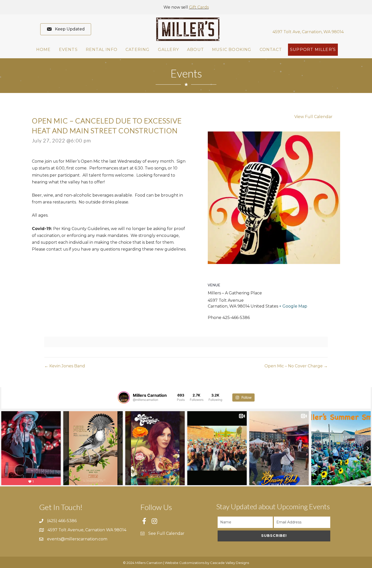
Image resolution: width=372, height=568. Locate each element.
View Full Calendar (313, 116)
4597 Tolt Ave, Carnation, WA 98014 (308, 31)
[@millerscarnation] (124, 397)
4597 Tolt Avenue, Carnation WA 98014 (87, 529)
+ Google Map (293, 306)
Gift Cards (199, 7)
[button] (65, 29)
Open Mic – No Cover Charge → (296, 366)
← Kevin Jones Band (64, 366)
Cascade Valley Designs (229, 563)
